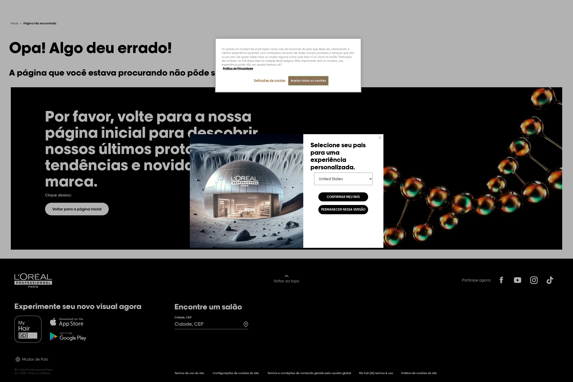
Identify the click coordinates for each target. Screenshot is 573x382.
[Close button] (379, 137)
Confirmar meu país (343, 197)
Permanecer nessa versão (343, 209)
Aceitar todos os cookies (308, 80)
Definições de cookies (269, 80)
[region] (288, 65)
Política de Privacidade (238, 68)
